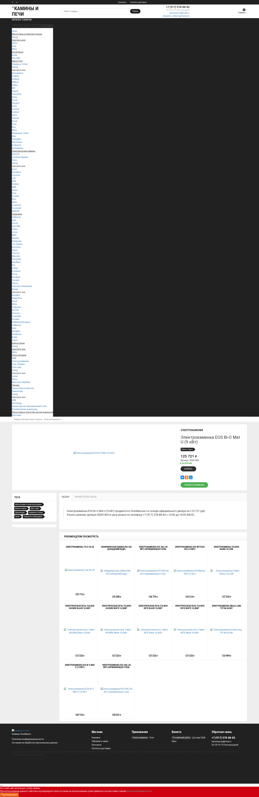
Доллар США (198, 737)
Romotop (16, 247)
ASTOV (15, 310)
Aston (15, 190)
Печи (14, 160)
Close (14, 31)
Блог (152, 737)
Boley (14, 97)
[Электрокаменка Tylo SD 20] (80, 569)
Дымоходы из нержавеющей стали (29, 406)
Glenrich (15, 154)
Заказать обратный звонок (176, 16)
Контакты (122, 2)
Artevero (16, 313)
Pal (13, 265)
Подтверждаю (9, 794)
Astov (14, 43)
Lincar (15, 232)
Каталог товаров (22, 19)
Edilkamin (16, 217)
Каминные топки (20, 133)
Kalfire (15, 85)
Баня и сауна (35, 419)
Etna (14, 46)
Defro (14, 115)
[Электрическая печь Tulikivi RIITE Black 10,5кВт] (153, 631)
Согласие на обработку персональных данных (35, 742)
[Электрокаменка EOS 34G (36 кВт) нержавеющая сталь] (116, 690)
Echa (14, 124)
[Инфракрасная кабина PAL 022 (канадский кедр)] (116, 572)
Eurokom (16, 271)
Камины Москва (21, 419)
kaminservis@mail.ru (179, 13)
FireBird (15, 76)
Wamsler (16, 256)
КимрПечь (17, 298)
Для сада (16, 367)
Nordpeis (16, 277)
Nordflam (16, 262)
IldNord (15, 82)
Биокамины (17, 73)
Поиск (135, 11)
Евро (174, 741)
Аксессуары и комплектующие (28, 504)
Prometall (16, 208)
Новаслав (16, 241)
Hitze (14, 106)
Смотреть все (18, 70)
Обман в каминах (194, 485)
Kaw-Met (16, 58)
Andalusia (16, 334)
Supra (15, 250)
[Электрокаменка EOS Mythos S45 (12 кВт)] (190, 572)
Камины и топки (20, 64)
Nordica (15, 238)
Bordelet (16, 295)
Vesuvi (15, 283)
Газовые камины (20, 157)
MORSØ (15, 211)
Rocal (14, 121)
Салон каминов (140, 737)
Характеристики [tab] (86, 496)
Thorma (15, 253)
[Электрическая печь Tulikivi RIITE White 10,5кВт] (190, 631)
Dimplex (15, 319)
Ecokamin (16, 145)
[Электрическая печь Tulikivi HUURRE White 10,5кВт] (116, 631)
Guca (14, 169)
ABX (14, 181)
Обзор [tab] (66, 496)
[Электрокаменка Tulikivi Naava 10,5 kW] (226, 572)
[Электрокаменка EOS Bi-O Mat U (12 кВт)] (80, 690)
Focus (14, 100)
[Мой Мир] (191, 477)
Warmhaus (17, 142)
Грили (15, 376)
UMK (14, 400)
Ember (15, 268)
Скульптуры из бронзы (23, 388)
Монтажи (16, 415)
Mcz (14, 127)
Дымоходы (17, 391)
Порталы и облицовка (33, 517)
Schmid (15, 118)
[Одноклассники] (186, 477)
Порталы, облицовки (22, 286)
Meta (14, 49)
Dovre (14, 274)
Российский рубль (181, 737)
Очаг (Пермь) (18, 364)
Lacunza (16, 175)
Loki (14, 178)
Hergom (15, 103)
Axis (14, 136)
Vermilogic (17, 403)
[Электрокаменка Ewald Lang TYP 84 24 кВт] (226, 631)
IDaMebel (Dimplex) (21, 322)
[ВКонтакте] (182, 477)
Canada (15, 280)
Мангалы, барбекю (21, 382)
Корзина (96, 737)
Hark (14, 220)
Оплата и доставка (138, 2)
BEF (13, 88)
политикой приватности (138, 791)
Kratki (14, 55)
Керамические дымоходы (24, 409)
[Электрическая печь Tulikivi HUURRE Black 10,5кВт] (80, 631)
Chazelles (16, 139)
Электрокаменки (20, 361)
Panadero (16, 172)
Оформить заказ (100, 741)
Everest (15, 109)
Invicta (15, 223)
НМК (14, 187)
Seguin (15, 91)
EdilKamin (16, 325)
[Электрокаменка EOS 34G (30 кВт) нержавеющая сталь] (153, 572)
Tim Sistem (17, 244)
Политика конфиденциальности (28, 739)
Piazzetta (16, 94)
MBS (14, 235)
